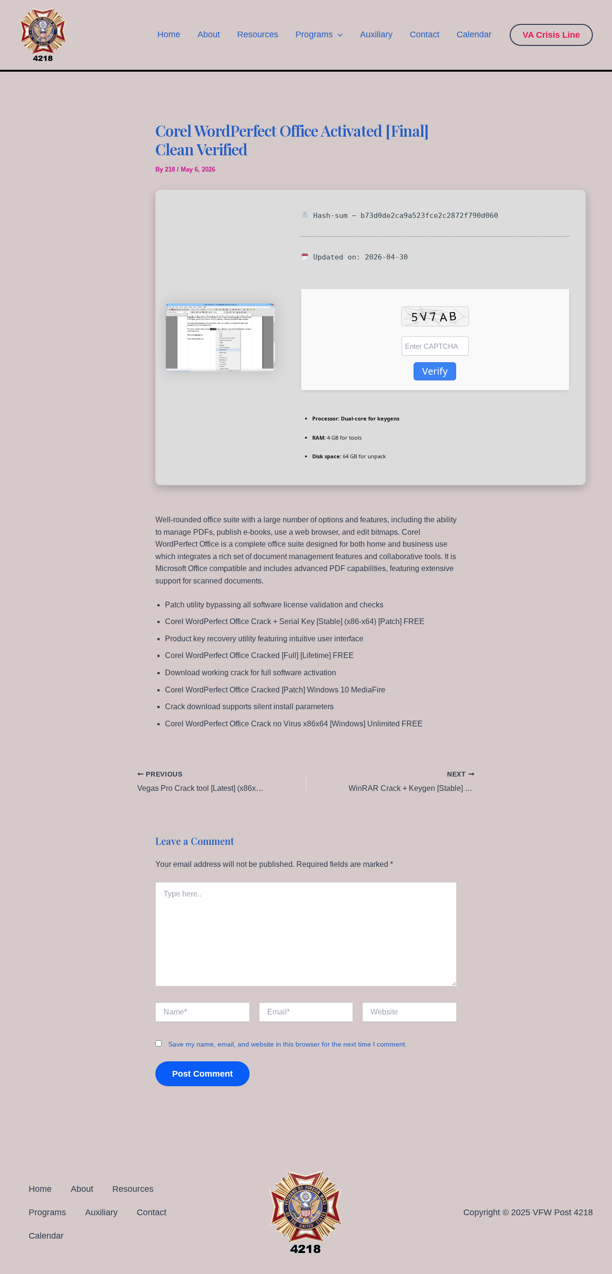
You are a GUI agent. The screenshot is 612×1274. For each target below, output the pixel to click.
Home (168, 34)
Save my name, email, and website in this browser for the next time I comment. (287, 1044)
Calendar (474, 34)
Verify (435, 371)
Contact (424, 34)
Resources (257, 34)
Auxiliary (376, 34)
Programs (314, 34)
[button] (338, 34)
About (208, 34)
